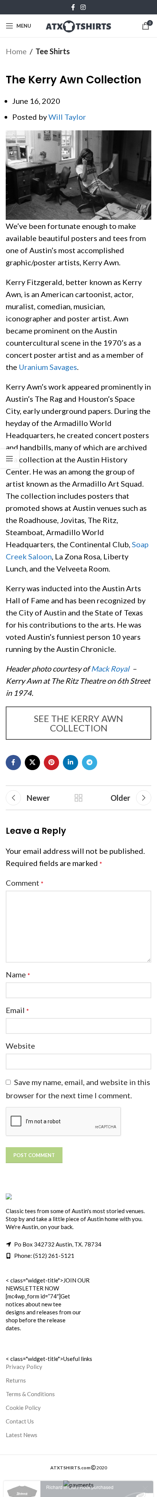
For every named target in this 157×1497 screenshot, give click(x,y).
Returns (16, 1380)
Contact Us (20, 1421)
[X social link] (32, 762)
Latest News (21, 1434)
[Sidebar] (9, 458)
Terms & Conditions (30, 1394)
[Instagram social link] (83, 7)
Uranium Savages (48, 366)
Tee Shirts (52, 51)
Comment (24, 882)
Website (20, 1045)
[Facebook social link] (73, 7)
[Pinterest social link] (51, 762)
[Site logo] (79, 24)
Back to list (78, 797)
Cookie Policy (23, 1407)
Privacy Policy (24, 1366)
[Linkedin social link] (70, 762)
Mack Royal (110, 668)
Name (18, 974)
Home (16, 51)
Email (17, 1010)
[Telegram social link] (89, 762)
